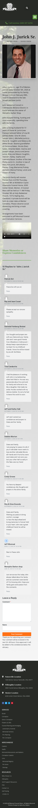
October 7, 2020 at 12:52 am (14, 411)
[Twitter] (6, 703)
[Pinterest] (12, 703)
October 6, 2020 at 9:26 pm (13, 328)
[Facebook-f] (3, 703)
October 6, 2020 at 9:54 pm (13, 368)
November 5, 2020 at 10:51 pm (14, 506)
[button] (27, 7)
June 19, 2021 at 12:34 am (12, 568)
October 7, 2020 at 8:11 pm (13, 438)
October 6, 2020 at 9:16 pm (13, 303)
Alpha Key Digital (24, 805)
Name (4, 625)
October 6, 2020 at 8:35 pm (13, 281)
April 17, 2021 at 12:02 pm (12, 546)
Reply (8, 291)
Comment (6, 602)
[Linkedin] (9, 703)
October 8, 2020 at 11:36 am (14, 478)
